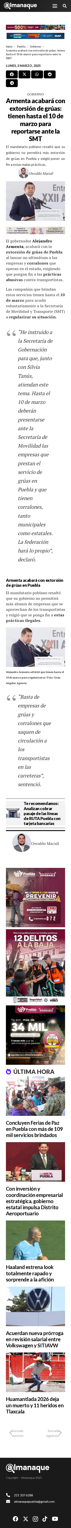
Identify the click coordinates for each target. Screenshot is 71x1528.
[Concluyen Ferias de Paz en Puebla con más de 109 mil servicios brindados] (35, 1096)
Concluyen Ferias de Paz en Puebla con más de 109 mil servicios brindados (34, 1129)
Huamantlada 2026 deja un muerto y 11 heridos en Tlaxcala (35, 1405)
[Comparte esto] (12, 74)
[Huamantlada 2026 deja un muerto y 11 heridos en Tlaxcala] (35, 1372)
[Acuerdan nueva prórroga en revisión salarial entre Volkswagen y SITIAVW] (35, 1306)
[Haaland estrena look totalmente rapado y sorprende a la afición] (35, 1240)
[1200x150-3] (35, 230)
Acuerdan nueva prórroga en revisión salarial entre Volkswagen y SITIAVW (34, 1339)
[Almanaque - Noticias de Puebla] (20, 5)
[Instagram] (35, 1519)
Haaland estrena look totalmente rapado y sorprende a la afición (30, 1273)
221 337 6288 (23, 1495)
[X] (25, 1519)
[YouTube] (55, 1519)
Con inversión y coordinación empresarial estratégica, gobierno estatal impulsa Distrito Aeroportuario (34, 1201)
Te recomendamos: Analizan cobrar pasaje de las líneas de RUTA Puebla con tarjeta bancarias (42, 813)
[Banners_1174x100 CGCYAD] (35, 27)
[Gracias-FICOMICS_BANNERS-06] (35, 36)
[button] (54, 6)
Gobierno (35, 94)
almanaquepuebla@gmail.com (34, 1501)
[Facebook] (15, 1519)
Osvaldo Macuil (41, 173)
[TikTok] (44, 1519)
